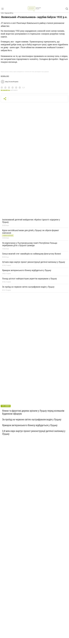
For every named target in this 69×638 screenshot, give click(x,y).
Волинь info (5, 76)
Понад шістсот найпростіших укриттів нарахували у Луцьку (29, 278)
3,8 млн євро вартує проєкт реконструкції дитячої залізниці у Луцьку (33, 262)
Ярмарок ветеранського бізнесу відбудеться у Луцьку (26, 270)
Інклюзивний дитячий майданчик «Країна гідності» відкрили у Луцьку (31, 220)
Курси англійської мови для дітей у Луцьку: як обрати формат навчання (30, 231)
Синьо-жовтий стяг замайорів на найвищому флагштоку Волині (31, 253)
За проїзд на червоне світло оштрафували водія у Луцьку (28, 287)
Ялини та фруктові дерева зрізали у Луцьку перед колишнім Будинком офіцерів (33, 412)
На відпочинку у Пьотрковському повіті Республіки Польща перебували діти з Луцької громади (29, 244)
